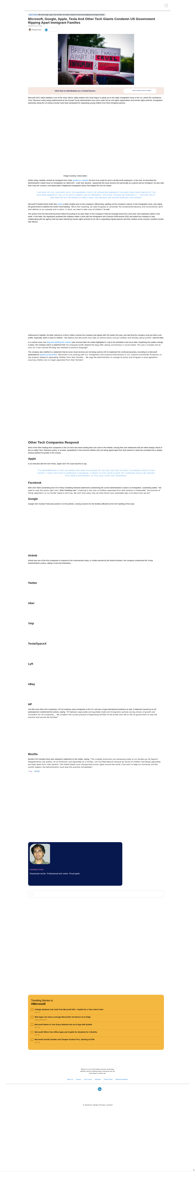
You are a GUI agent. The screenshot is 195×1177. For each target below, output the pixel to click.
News (35, 14)
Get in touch (88, 1079)
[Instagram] (91, 1089)
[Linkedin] (99, 1089)
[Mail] (104, 1089)
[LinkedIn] (46, 29)
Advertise (98, 1079)
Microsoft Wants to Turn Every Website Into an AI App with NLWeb (63, 1025)
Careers (78, 1079)
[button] (161, 5)
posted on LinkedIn (80, 180)
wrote (60, 204)
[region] (97, 1174)
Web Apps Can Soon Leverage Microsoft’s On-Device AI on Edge (63, 1017)
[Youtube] (95, 1089)
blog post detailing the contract (59, 342)
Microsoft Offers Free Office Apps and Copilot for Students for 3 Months (66, 1032)
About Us (70, 1079)
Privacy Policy (108, 1079)
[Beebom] (34, 5)
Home (30, 14)
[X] (53, 29)
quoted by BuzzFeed (48, 355)
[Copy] (56, 29)
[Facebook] (49, 29)
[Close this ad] (193, 1170)
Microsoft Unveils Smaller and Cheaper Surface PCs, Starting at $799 (64, 1039)
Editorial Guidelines (122, 1079)
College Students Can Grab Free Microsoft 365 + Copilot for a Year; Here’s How (69, 1009)
